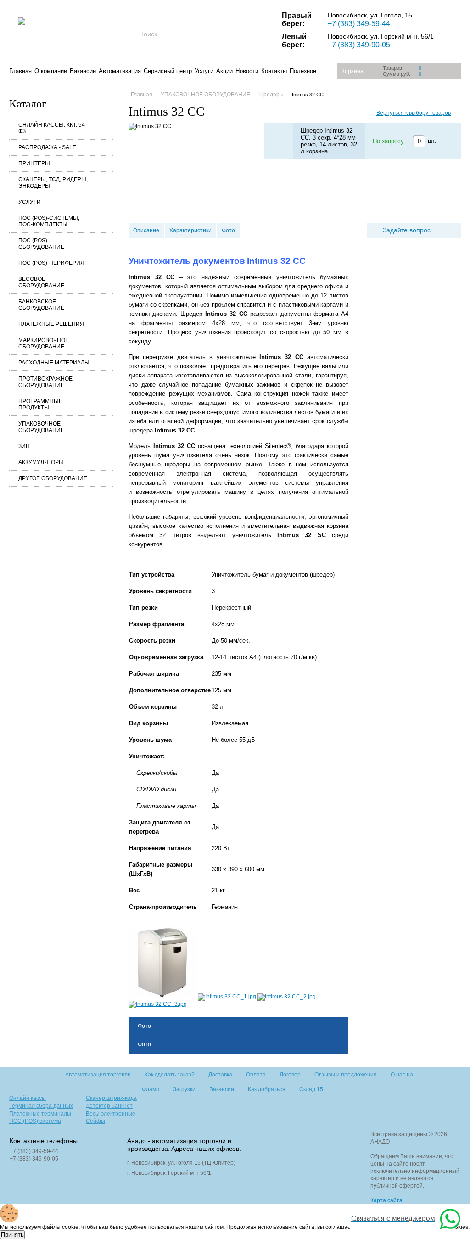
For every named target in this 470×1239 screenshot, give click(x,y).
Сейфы (95, 1121)
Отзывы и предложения (345, 1074)
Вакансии (83, 70)
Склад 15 (311, 1089)
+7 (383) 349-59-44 (359, 24)
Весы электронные (110, 1113)
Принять (12, 1234)
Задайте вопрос (407, 230)
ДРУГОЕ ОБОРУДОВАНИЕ (52, 478)
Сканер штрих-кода (111, 1098)
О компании (50, 70)
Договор (290, 1074)
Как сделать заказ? (170, 1074)
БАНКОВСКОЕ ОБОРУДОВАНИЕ (41, 304)
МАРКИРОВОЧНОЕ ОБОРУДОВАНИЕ (43, 343)
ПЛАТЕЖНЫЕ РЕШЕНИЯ (51, 324)
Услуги (204, 70)
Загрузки (184, 1089)
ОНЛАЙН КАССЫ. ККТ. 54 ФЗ (51, 128)
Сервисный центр (168, 70)
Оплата (256, 1074)
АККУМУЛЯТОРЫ (41, 462)
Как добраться (266, 1089)
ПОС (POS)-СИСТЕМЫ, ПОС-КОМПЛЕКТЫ (48, 221)
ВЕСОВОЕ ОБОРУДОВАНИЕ (41, 282)
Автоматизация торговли (98, 1074)
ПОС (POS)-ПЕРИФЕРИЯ (51, 263)
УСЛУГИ (29, 202)
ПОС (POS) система (35, 1121)
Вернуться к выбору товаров (413, 113)
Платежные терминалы (40, 1113)
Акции (224, 70)
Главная (20, 70)
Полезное (303, 70)
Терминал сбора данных (41, 1106)
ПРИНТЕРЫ (34, 163)
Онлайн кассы (27, 1098)
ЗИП (24, 446)
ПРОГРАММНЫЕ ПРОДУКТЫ (40, 404)
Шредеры (271, 94)
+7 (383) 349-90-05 (359, 45)
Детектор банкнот (109, 1106)
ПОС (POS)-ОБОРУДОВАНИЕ (41, 243)
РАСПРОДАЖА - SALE (47, 147)
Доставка (220, 1074)
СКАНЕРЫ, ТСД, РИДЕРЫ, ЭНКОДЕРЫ (53, 182)
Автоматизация (120, 70)
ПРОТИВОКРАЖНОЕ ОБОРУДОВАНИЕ (45, 382)
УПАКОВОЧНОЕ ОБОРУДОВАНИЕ (41, 426)
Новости (246, 70)
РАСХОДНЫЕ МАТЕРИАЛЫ (54, 362)
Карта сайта (386, 1200)
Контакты (274, 70)
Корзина (352, 71)
